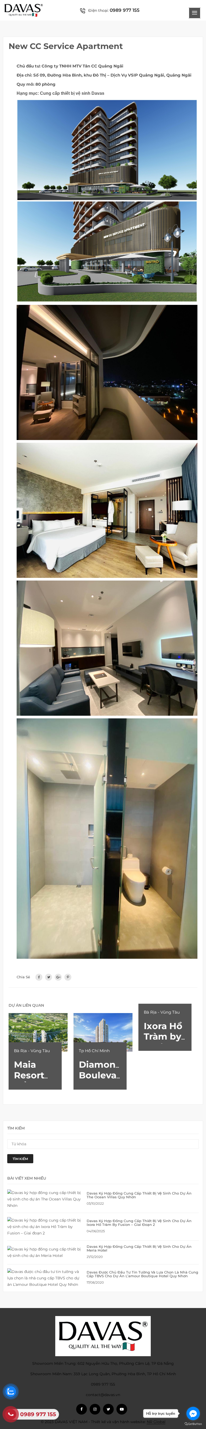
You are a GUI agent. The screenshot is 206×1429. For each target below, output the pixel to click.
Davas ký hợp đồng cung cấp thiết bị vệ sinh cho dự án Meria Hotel (139, 1248)
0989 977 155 (124, 10)
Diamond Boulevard (102, 1070)
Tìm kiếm (20, 1159)
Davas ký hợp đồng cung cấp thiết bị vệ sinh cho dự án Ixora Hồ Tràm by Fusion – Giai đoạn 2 (139, 1223)
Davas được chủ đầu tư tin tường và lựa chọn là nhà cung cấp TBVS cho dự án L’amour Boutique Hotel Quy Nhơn (142, 1274)
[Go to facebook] (193, 1413)
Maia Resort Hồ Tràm (33, 1075)
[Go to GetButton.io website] (193, 1423)
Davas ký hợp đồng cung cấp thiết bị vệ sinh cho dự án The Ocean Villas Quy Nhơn (139, 1195)
